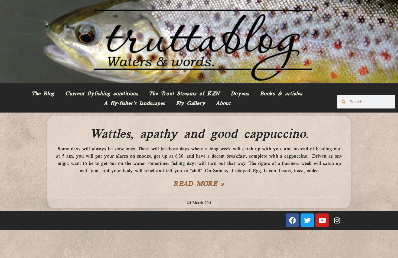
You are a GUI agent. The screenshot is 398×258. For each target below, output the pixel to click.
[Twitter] (307, 220)
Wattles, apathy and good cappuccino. (199, 134)
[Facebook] (292, 220)
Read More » (199, 184)
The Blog (43, 94)
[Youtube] (322, 220)
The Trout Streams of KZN (184, 94)
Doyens (240, 94)
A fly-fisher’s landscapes (134, 103)
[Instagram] (337, 220)
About (223, 103)
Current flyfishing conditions (101, 94)
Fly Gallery (190, 103)
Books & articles (281, 94)
